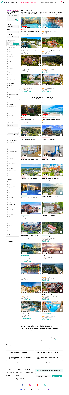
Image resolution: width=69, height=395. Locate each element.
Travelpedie (17, 375)
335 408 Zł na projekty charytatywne (53, 370)
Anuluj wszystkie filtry (32, 14)
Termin (8, 29)
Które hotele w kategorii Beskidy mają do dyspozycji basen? (47, 353)
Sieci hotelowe (10, 241)
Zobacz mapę (16, 44)
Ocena (8, 234)
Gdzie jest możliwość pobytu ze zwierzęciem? (18, 352)
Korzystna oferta (10, 220)
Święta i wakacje (10, 83)
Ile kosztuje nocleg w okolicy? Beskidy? (16, 348)
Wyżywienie (9, 110)
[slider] (8, 132)
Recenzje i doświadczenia (10, 372)
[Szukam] (17, 20)
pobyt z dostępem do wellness (56, 339)
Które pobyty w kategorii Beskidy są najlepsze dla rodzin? (20, 362)
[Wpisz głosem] (15, 20)
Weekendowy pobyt (11, 90)
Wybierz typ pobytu (11, 47)
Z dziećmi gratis (10, 122)
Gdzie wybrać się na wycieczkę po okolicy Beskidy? (47, 362)
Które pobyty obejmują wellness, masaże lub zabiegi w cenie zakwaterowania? (20, 358)
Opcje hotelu (9, 179)
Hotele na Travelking (19, 372)
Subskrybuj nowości (56, 376)
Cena (8, 129)
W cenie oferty (10, 146)
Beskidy (10, 7)
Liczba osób (9, 34)
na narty (52, 333)
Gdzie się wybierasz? (11, 24)
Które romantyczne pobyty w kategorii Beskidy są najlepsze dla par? (47, 358)
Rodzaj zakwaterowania (11, 238)
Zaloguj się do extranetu (29, 372)
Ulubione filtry (10, 100)
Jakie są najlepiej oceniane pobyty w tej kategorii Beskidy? (49, 348)
